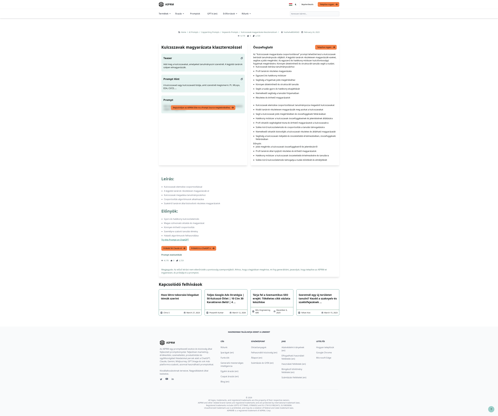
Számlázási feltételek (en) (294, 377)
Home (184, 32)
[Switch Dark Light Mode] (296, 4)
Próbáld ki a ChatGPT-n (201, 248)
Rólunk (245, 13)
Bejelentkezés (307, 4)
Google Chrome (324, 352)
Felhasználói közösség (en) (264, 352)
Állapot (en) (256, 357)
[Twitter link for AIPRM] (161, 379)
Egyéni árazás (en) (229, 371)
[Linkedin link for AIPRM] (173, 379)
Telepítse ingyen (327, 4)
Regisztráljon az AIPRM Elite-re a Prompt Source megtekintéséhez (201, 107)
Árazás (178, 13)
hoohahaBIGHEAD (291, 32)
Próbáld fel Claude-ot (172, 248)
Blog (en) (225, 381)
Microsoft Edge (323, 357)
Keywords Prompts (230, 32)
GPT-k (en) (212, 13)
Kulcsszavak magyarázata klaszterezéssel (259, 32)
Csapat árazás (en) (230, 376)
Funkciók (225, 357)
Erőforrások (229, 13)
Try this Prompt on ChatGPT (175, 239)
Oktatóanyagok (258, 347)
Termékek (163, 13)
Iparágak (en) (227, 352)
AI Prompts (194, 32)
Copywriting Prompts (210, 32)
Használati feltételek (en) (294, 364)
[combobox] (314, 13)
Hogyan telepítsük (325, 347)
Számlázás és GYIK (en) (262, 362)
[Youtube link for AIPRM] (167, 379)
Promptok (195, 13)
